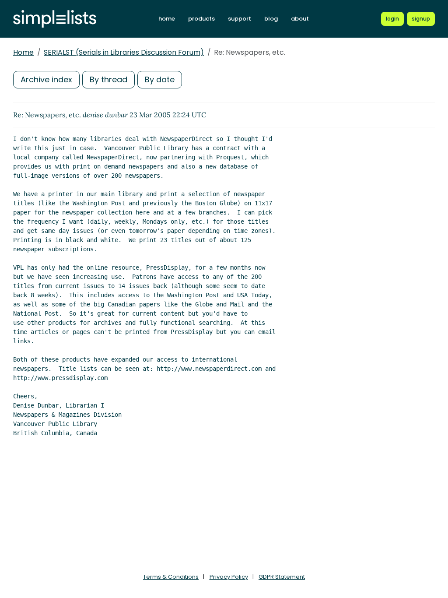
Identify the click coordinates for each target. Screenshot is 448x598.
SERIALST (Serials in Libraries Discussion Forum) (124, 52)
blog (271, 18)
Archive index (46, 79)
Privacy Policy (229, 577)
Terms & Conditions (171, 577)
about (300, 18)
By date (160, 79)
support (239, 18)
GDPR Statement (282, 577)
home (166, 18)
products (201, 18)
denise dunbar (105, 114)
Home (23, 52)
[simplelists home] (54, 19)
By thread (108, 79)
